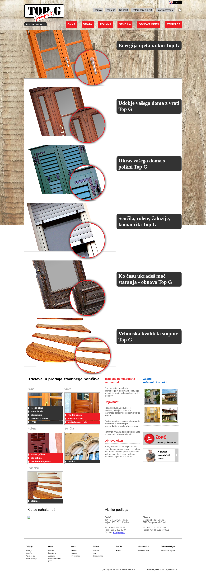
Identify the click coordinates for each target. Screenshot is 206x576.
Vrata (87, 24)
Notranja (74, 553)
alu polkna (36, 458)
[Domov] (44, 14)
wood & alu (37, 411)
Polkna (105, 24)
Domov (98, 10)
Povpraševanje (165, 10)
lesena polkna (38, 454)
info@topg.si (119, 532)
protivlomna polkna (41, 461)
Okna (71, 24)
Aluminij (51, 556)
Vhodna (74, 550)
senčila (71, 461)
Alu (94, 553)
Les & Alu (52, 553)
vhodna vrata (75, 415)
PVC (33, 422)
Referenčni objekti (142, 10)
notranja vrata (75, 418)
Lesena (51, 550)
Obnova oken (149, 24)
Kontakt (123, 10)
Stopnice (173, 24)
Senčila (125, 24)
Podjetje (110, 10)
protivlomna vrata (77, 422)
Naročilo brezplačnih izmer (164, 455)
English (177, 2)
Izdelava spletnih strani (155, 569)
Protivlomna (75, 556)
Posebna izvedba (54, 558)
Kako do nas (30, 556)
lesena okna (37, 407)
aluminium (36, 415)
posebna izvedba (39, 418)
